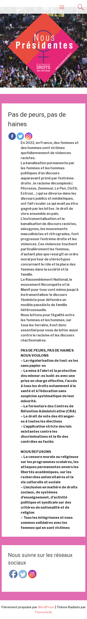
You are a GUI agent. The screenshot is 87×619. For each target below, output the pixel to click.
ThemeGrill (43, 612)
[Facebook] (12, 136)
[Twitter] (20, 136)
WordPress (46, 607)
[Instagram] (28, 136)
